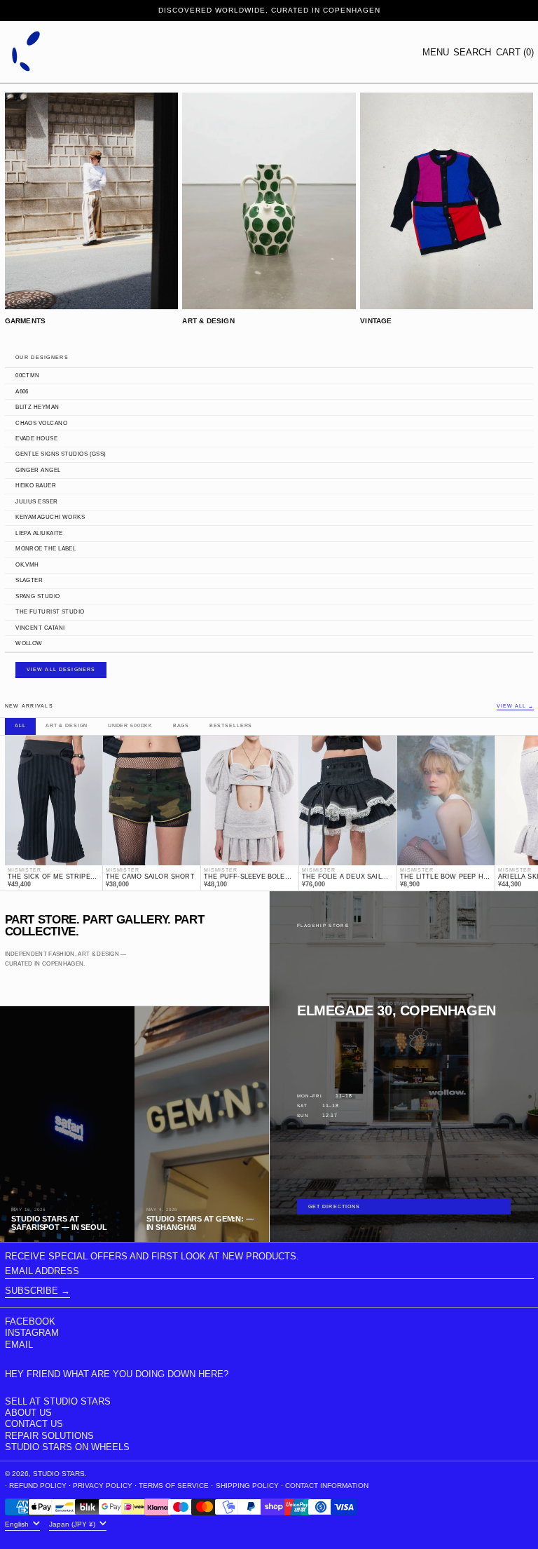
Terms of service (174, 1485)
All (20, 726)
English (18, 1523)
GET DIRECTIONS (334, 1207)
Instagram (32, 1332)
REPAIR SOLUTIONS (49, 1435)
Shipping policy (247, 1485)
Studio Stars (59, 1473)
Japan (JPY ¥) (73, 1523)
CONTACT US (34, 1424)
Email (19, 1344)
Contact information (326, 1485)
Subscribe (31, 1290)
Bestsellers (230, 726)
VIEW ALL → (515, 706)
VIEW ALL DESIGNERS (61, 669)
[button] (472, 52)
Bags (181, 726)
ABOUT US (28, 1412)
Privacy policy (102, 1485)
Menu (435, 52)
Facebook (30, 1321)
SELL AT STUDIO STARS (58, 1401)
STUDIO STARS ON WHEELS (67, 1447)
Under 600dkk (130, 726)
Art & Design (67, 726)
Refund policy (38, 1485)
